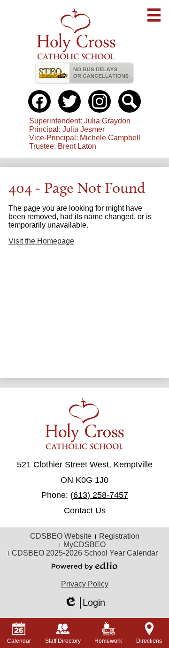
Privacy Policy (84, 584)
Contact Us (85, 510)
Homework (108, 641)
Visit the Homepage (41, 241)
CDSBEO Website (61, 536)
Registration (119, 536)
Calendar (19, 641)
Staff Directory (63, 641)
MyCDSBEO (84, 545)
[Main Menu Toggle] (154, 15)
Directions (149, 641)
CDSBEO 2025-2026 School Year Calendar (85, 553)
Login (84, 603)
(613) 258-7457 (99, 495)
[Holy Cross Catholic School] (76, 33)
